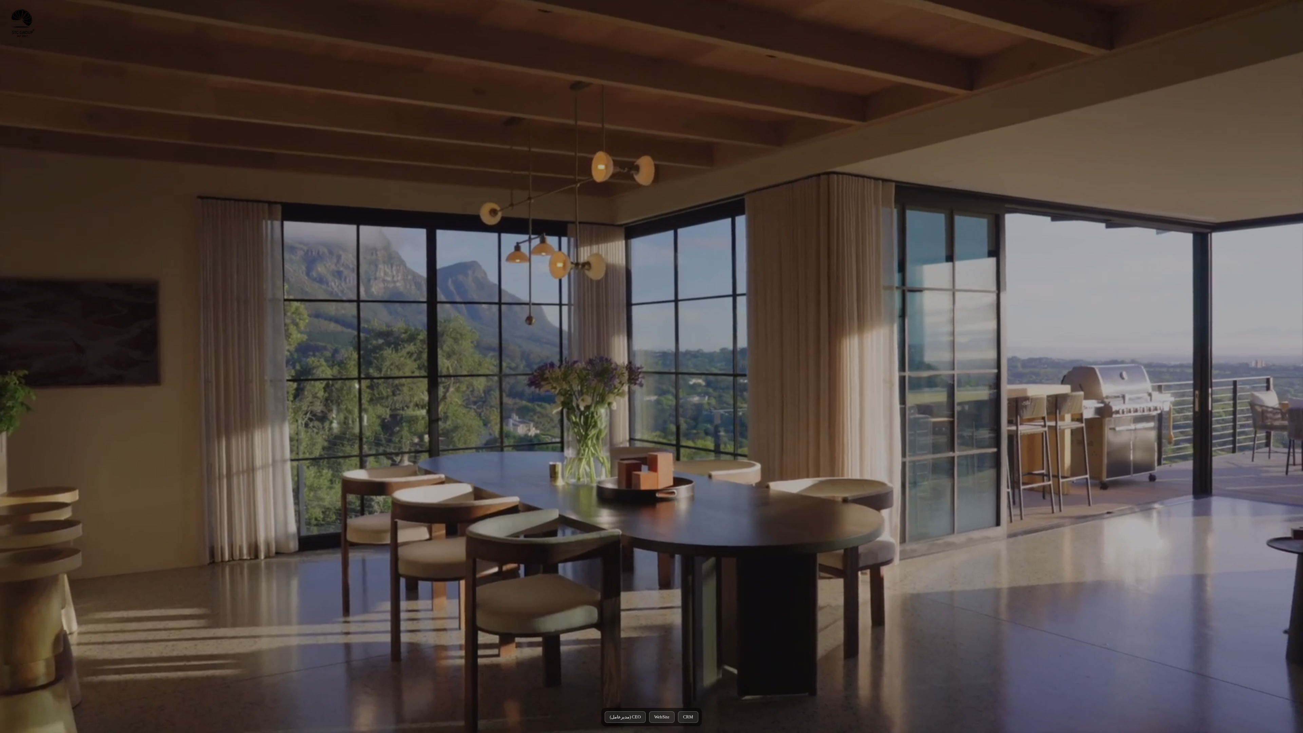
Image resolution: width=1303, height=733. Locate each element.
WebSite (661, 716)
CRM (688, 716)
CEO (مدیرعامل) (625, 716)
